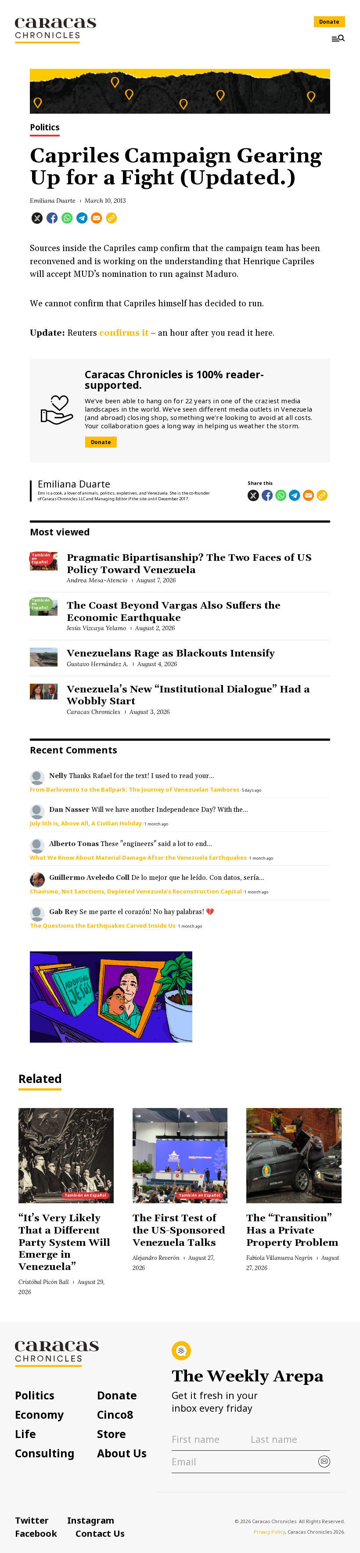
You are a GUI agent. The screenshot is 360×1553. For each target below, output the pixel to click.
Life (25, 1434)
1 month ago (156, 824)
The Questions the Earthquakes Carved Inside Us (103, 925)
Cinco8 (115, 1415)
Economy (39, 1415)
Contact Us (100, 1533)
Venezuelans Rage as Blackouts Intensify (171, 653)
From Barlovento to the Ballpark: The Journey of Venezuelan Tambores (134, 789)
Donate (329, 21)
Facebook (36, 1533)
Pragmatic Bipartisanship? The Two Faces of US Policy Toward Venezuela (189, 564)
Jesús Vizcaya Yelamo (96, 628)
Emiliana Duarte (53, 200)
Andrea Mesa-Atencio (97, 580)
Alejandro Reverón (156, 1257)
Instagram (90, 1520)
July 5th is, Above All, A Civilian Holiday (86, 823)
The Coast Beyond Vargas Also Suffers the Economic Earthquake (174, 611)
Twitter (32, 1520)
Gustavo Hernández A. (97, 664)
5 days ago (251, 790)
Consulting (45, 1453)
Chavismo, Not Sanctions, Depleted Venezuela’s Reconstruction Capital (136, 891)
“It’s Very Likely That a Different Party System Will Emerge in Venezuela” (64, 1242)
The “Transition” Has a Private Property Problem (292, 1230)
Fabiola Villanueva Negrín (279, 1257)
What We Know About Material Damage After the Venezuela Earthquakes (138, 857)
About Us (122, 1453)
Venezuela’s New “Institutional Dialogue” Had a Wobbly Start (188, 695)
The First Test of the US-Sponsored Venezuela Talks (179, 1230)
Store (111, 1434)
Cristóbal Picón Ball (43, 1281)
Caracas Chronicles (93, 712)
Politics (45, 128)
